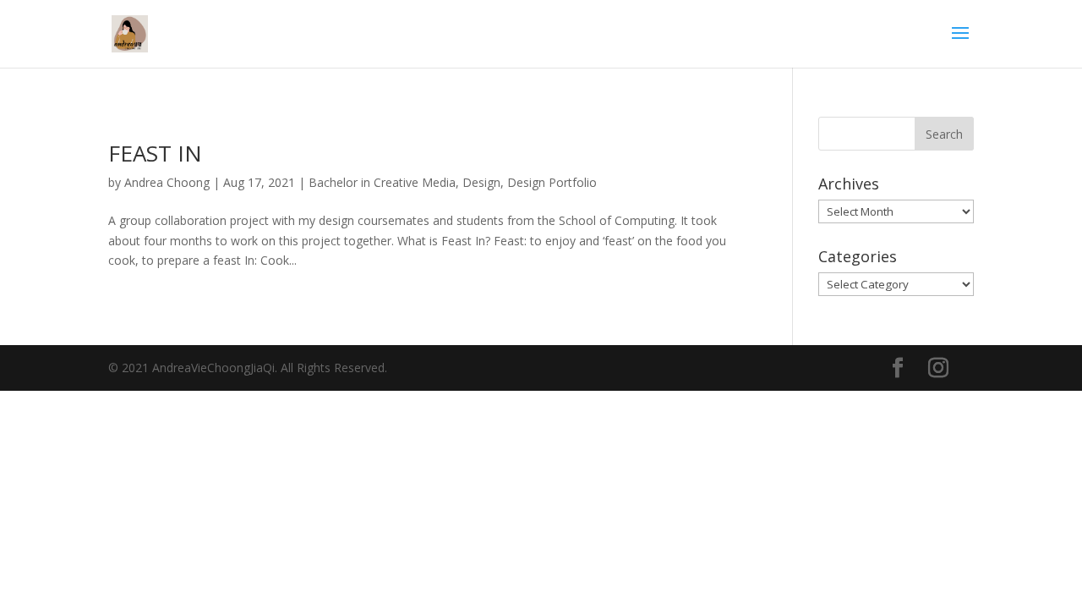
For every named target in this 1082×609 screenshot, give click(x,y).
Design (481, 182)
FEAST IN (155, 153)
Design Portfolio (552, 182)
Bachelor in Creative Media (382, 182)
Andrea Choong (167, 182)
